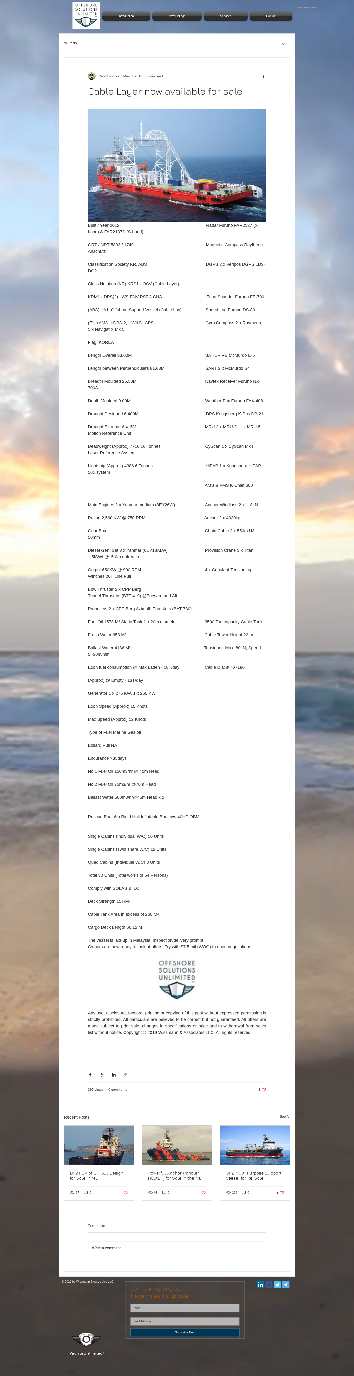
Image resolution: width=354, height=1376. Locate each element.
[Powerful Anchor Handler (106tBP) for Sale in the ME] (177, 1145)
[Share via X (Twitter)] (102, 1074)
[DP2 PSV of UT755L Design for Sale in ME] (99, 1145)
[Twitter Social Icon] (285, 1284)
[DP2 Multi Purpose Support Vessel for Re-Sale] (255, 1145)
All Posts (70, 43)
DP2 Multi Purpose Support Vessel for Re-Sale (254, 1175)
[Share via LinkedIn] (113, 1074)
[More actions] (263, 76)
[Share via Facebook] (90, 1074)
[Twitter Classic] (277, 1284)
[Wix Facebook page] (269, 1284)
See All (285, 1116)
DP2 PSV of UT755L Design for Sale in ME (96, 1175)
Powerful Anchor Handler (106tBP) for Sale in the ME (174, 1175)
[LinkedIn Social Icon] (260, 1284)
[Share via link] (125, 1074)
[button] (284, 43)
